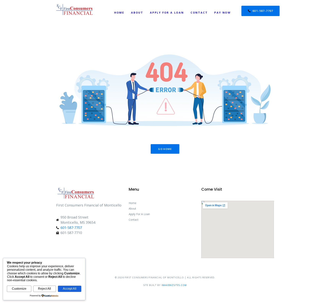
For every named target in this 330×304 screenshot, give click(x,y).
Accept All (69, 288)
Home (119, 12)
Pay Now (222, 12)
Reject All (44, 288)
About (137, 12)
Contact (199, 12)
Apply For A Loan (167, 12)
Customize (19, 288)
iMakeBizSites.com (174, 285)
